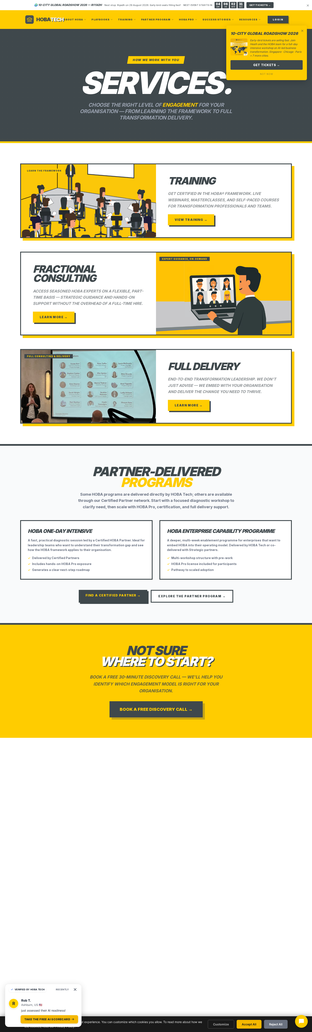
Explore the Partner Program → (192, 596)
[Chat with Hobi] (301, 1021)
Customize (221, 1024)
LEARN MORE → (54, 317)
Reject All (275, 1024)
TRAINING (125, 19)
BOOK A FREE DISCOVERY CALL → (156, 709)
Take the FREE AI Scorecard (47, 1019)
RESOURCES (248, 19)
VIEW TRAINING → (191, 219)
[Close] (75, 989)
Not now (266, 73)
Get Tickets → (266, 65)
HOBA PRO (186, 19)
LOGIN (278, 19)
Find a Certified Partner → (113, 595)
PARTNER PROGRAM (155, 19)
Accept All (249, 1024)
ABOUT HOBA (73, 19)
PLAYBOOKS (100, 19)
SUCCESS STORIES (216, 19)
